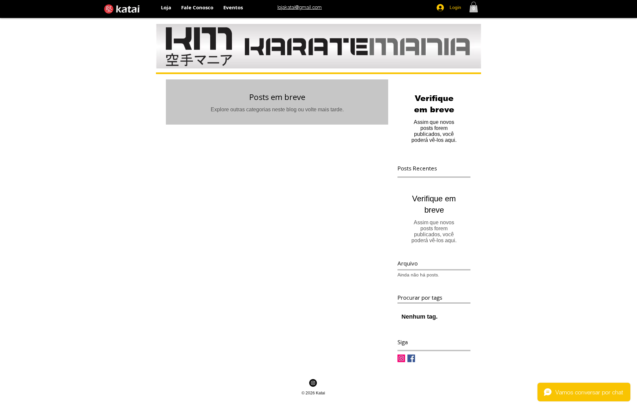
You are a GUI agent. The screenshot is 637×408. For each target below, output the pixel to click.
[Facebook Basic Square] (411, 358)
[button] (166, 7)
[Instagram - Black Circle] (313, 383)
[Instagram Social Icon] (401, 358)
